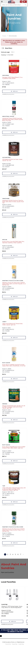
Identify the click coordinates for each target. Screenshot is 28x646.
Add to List (15, 91)
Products (4, 35)
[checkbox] (2, 48)
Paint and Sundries (13, 35)
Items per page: (5, 52)
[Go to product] (14, 67)
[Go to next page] (23, 554)
